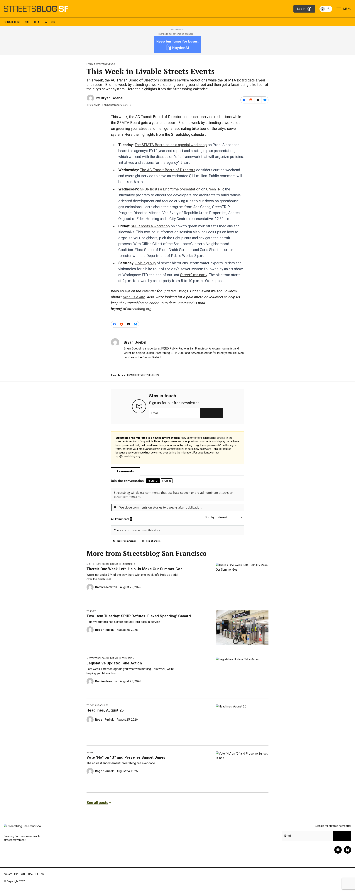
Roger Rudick (104, 630)
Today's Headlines (97, 705)
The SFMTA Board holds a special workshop (171, 145)
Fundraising (127, 564)
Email (154, 413)
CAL (27, 22)
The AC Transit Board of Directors (167, 170)
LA (45, 22)
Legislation (127, 658)
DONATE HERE (12, 22)
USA (36, 22)
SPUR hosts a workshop (150, 226)
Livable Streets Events (101, 64)
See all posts (97, 802)
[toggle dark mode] (326, 9)
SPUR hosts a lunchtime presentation (170, 189)
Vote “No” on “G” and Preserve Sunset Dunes (126, 757)
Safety (91, 752)
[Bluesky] (347, 850)
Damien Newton (106, 587)
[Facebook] (338, 850)
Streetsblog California (103, 564)
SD (53, 22)
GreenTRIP (214, 189)
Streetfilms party (193, 275)
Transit (91, 611)
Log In (301, 9)
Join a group (145, 263)
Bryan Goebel (112, 98)
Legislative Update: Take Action (114, 663)
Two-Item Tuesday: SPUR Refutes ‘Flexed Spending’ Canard (139, 616)
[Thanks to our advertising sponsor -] (177, 44)
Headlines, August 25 (105, 710)
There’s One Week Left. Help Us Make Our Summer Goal (135, 569)
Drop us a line (134, 297)
